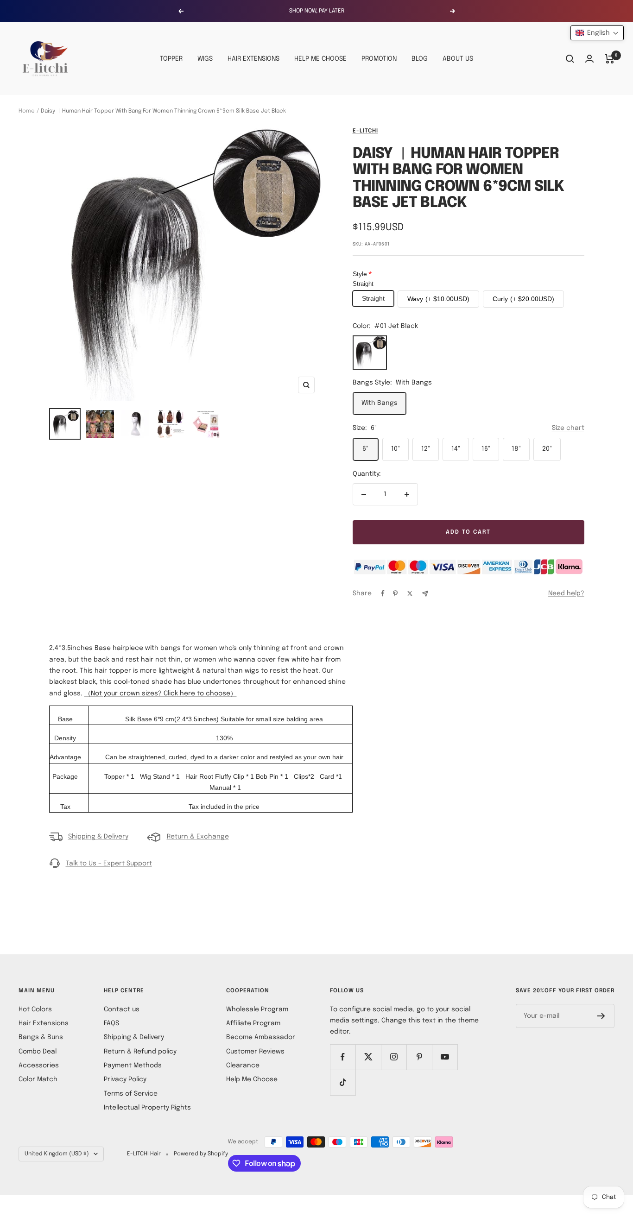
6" (365, 449)
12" (425, 449)
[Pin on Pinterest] (395, 593)
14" (455, 449)
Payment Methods (133, 1065)
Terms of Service (131, 1094)
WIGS (205, 59)
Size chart (568, 428)
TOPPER (171, 59)
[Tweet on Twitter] (410, 593)
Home (27, 111)
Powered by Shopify (201, 1154)
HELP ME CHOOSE (320, 59)
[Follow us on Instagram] (393, 1057)
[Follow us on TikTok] (342, 1082)
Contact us (121, 1009)
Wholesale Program (257, 1009)
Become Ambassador (260, 1037)
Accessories (39, 1065)
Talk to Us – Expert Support (109, 863)
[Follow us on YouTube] (444, 1057)
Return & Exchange (198, 836)
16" (485, 449)
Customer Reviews (255, 1051)
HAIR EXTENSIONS (253, 59)
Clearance (243, 1065)
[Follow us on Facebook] (342, 1057)
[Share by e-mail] (425, 594)
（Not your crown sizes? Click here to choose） (160, 693)
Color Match (38, 1079)
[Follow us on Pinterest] (419, 1057)
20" (547, 449)
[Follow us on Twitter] (368, 1057)
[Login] (589, 59)
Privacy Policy (125, 1079)
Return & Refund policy (140, 1051)
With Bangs (379, 403)
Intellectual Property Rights (147, 1107)
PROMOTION (379, 59)
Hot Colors (35, 1009)
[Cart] (609, 58)
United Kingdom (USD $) (57, 1154)
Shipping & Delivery (98, 836)
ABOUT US (458, 59)
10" (395, 449)
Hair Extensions (44, 1023)
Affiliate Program (253, 1023)
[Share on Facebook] (383, 593)
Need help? (566, 593)
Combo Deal (38, 1051)
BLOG (419, 59)
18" (516, 449)
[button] (597, 33)
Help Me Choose (252, 1079)
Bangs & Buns (41, 1037)
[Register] (601, 1016)
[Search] (570, 59)
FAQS (111, 1023)
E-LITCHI (365, 131)
